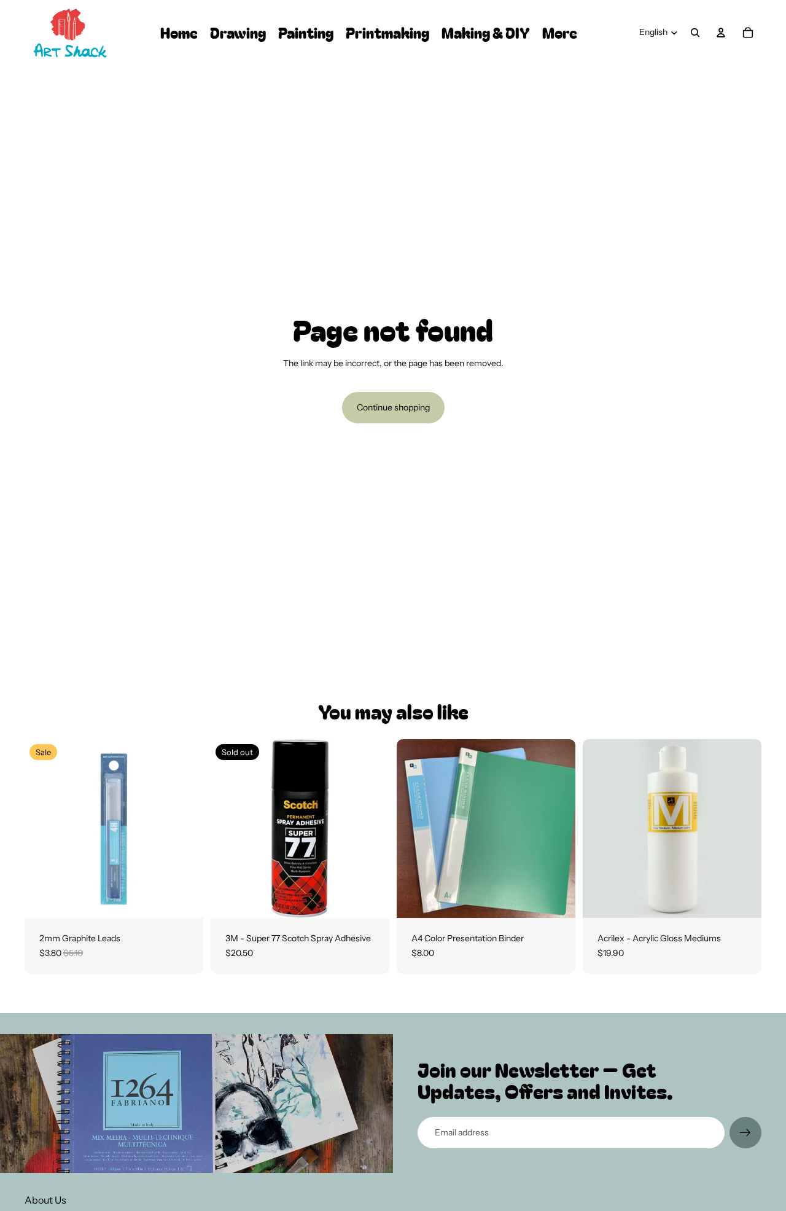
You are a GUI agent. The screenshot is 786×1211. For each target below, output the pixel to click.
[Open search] (695, 32)
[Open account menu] (720, 32)
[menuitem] (559, 33)
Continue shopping (393, 407)
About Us (45, 1200)
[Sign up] (745, 1133)
